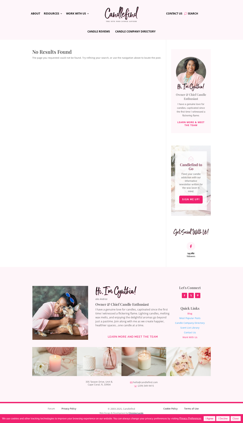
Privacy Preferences (190, 418)
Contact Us (174, 13)
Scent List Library (189, 327)
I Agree (209, 418)
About (35, 13)
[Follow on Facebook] (184, 295)
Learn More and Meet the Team (133, 336)
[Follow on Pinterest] (197, 295)
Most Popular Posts (190, 318)
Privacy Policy (68, 408)
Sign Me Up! (191, 199)
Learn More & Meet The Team (190, 124)
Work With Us (76, 13)
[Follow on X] (191, 295)
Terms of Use (191, 408)
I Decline (223, 418)
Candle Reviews (98, 31)
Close (236, 418)
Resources (51, 13)
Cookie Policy (170, 408)
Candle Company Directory (135, 31)
